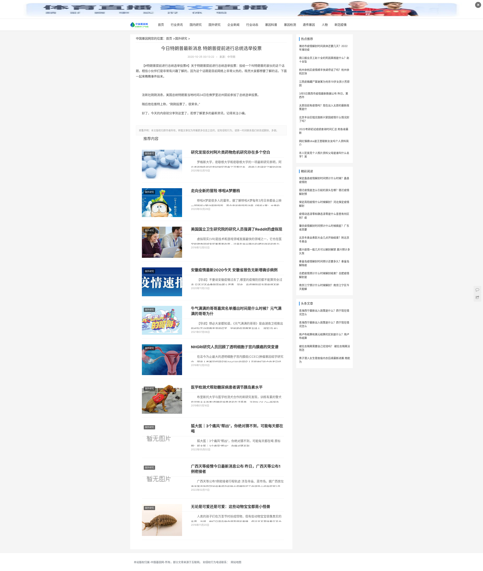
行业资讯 (177, 25)
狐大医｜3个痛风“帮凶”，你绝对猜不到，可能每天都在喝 (237, 429)
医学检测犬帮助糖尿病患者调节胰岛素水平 (227, 387)
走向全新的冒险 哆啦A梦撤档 (215, 191)
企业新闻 (233, 25)
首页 (161, 25)
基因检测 (290, 25)
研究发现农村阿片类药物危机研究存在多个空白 (230, 152)
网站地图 (236, 562)
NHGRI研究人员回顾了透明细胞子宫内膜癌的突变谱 (234, 347)
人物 (325, 25)
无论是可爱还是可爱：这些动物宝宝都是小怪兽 (230, 506)
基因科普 (271, 25)
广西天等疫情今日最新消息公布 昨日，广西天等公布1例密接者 (236, 469)
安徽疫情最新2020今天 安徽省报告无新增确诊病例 (234, 270)
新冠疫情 (341, 25)
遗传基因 (309, 25)
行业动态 (252, 25)
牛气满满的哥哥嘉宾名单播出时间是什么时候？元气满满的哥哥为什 (236, 311)
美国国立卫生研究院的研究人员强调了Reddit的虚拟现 (236, 229)
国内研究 (196, 25)
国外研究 (214, 25)
